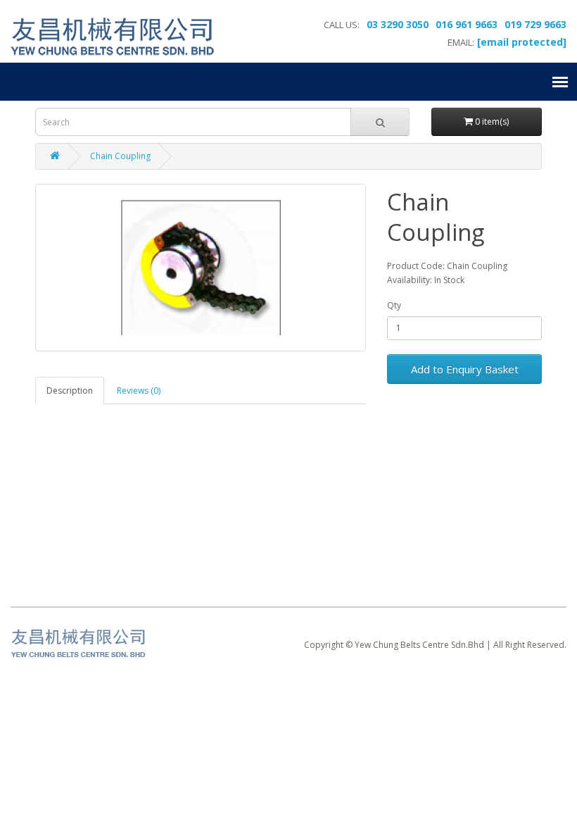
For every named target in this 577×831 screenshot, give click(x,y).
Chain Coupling (120, 156)
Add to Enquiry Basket (465, 369)
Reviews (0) (138, 390)
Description (69, 390)
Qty (394, 305)
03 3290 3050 (398, 24)
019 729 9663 (535, 24)
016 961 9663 (466, 24)
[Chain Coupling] (200, 267)
